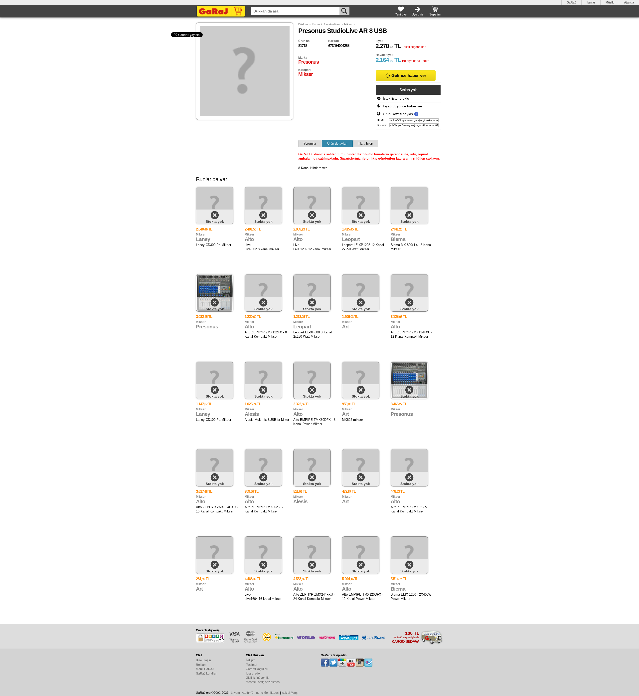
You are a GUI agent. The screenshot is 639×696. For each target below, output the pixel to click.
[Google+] (342, 663)
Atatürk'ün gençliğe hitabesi (260, 693)
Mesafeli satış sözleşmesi (263, 682)
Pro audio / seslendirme (326, 24)
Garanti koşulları (257, 669)
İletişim (250, 660)
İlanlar (591, 2)
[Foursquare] (368, 663)
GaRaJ (571, 2)
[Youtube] (351, 663)
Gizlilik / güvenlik (257, 678)
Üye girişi (418, 14)
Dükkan (303, 24)
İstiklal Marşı (290, 693)
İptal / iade (253, 673)
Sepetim (435, 14)
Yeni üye (401, 14)
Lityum (235, 693)
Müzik (610, 2)
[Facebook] (325, 663)
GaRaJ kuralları (206, 673)
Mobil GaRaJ (205, 669)
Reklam (201, 665)
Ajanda (629, 2)
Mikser (348, 24)
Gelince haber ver (408, 75)
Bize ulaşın (203, 660)
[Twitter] (333, 663)
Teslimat (251, 665)
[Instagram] (360, 663)
